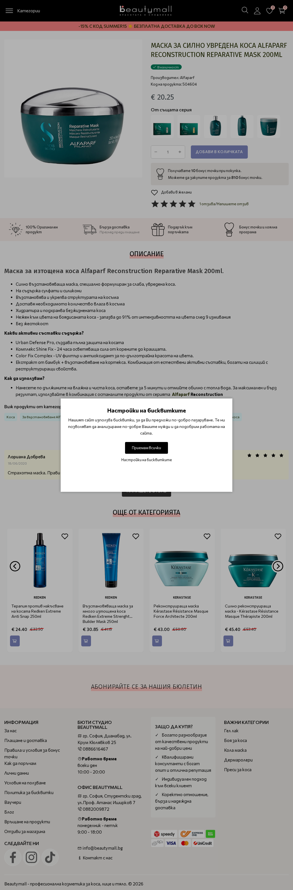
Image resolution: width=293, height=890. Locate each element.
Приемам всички (146, 447)
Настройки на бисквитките (146, 459)
